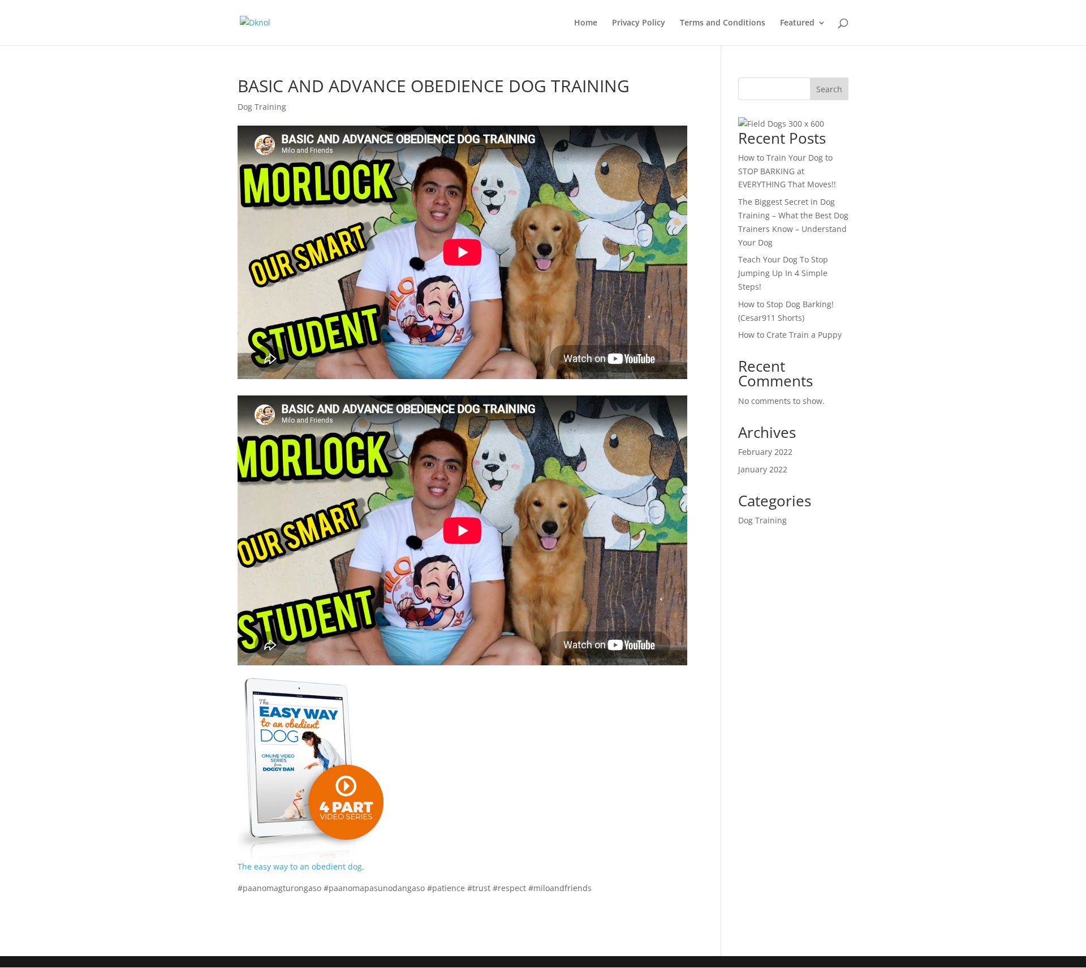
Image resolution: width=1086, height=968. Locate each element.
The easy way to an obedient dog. (301, 866)
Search (829, 89)
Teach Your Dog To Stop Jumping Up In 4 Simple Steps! (783, 273)
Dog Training (262, 106)
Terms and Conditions (722, 23)
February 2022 (765, 451)
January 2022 (762, 469)
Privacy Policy (638, 23)
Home (585, 23)
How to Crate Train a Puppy (790, 334)
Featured (797, 23)
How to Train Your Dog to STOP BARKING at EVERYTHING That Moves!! (787, 171)
